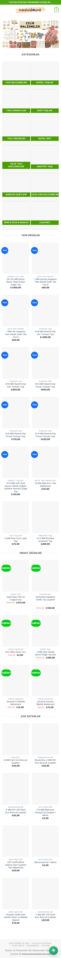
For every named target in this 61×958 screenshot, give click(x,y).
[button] (4, 10)
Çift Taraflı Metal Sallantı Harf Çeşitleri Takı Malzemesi (15, 865)
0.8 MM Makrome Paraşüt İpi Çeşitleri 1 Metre (45, 812)
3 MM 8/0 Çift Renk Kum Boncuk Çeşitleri (45, 916)
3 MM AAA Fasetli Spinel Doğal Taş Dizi (45, 653)
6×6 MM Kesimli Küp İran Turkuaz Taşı (15, 385)
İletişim (45, 946)
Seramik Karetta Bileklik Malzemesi (45, 703)
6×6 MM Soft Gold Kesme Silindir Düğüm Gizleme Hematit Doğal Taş (15, 487)
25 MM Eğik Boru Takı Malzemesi (45, 484)
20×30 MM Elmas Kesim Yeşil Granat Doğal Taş (15, 282)
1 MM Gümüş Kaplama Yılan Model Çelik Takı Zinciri (45, 282)
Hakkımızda (32, 946)
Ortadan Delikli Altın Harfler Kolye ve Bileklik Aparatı (15, 917)
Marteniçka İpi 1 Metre (45, 862)
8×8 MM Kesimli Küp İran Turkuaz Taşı (45, 332)
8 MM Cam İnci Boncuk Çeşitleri (15, 761)
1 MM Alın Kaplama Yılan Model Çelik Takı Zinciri (16, 334)
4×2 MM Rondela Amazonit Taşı (45, 539)
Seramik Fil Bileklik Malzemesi (16, 703)
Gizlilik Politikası (41, 943)
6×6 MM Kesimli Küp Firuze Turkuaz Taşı (15, 435)
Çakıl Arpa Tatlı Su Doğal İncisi (16, 598)
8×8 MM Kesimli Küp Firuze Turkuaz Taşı (45, 385)
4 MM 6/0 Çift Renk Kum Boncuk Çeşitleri (15, 811)
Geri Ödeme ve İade (19, 943)
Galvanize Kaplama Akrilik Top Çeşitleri (45, 598)
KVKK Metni (18, 946)
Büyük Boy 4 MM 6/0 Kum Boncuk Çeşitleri (45, 761)
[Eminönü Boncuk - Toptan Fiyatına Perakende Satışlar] (30, 10)
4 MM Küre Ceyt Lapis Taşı (15, 539)
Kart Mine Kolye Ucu (15, 652)
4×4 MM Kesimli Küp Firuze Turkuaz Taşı (45, 435)
